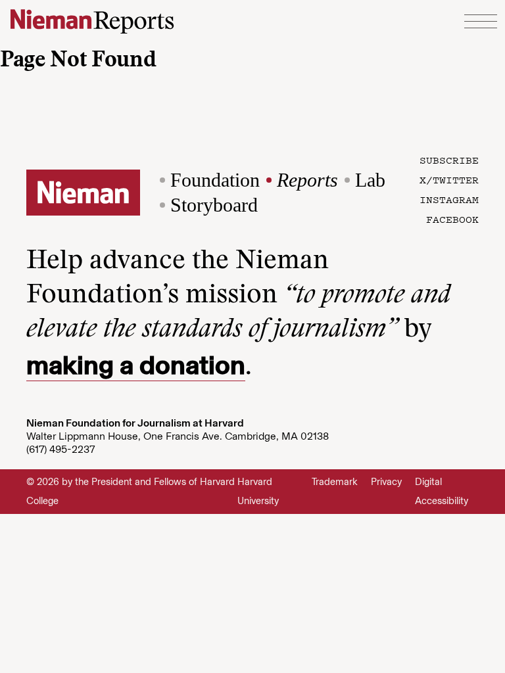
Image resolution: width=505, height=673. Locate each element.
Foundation (215, 180)
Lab (370, 180)
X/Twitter (449, 179)
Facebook (452, 219)
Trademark (335, 482)
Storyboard (214, 205)
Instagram (449, 199)
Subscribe (449, 159)
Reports (307, 180)
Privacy (386, 482)
